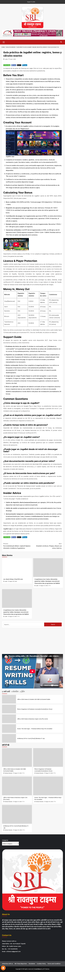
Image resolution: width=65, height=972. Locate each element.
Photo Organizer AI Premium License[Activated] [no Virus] (34, 709)
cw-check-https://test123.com (13, 579)
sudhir (6, 59)
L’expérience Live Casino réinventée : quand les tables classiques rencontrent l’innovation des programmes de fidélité (47, 581)
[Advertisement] (32, 641)
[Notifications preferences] (3, 968)
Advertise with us (7, 964)
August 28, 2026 (13, 581)
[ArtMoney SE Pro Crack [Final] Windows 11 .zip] (17, 814)
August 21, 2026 (44, 585)
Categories (5, 840)
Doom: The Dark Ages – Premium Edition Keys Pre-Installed (34, 729)
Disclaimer (32, 964)
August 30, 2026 (49, 801)
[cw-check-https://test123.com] (17, 567)
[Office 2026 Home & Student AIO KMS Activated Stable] (17, 757)
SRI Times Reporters (21, 964)
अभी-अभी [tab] (6, 691)
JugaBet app (7, 529)
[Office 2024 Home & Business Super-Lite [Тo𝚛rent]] (17, 786)
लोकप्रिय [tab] (15, 691)
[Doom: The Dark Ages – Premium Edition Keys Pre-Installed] (48, 786)
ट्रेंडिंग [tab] (23, 691)
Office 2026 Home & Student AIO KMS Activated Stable (33, 699)
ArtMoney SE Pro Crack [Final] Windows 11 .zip (31, 739)
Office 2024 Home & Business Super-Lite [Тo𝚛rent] (32, 719)
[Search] (61, 41)
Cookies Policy (41, 964)
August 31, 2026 (18, 773)
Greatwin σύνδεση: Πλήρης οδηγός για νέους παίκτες (49, 546)
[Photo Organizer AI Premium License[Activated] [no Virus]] (48, 757)
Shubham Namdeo (8, 773)
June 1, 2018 (13, 59)
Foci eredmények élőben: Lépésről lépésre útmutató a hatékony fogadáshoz (16, 546)
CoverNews (37, 969)
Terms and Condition (54, 964)
